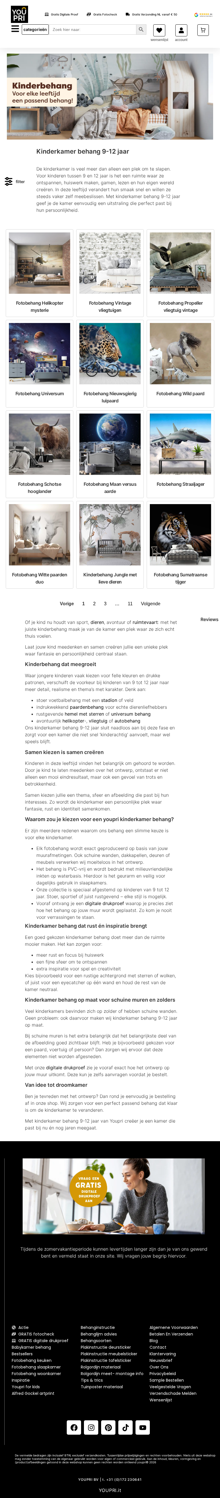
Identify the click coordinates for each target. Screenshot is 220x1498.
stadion (109, 700)
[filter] (8, 181)
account (181, 40)
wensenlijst (159, 40)
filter (20, 181)
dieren (97, 622)
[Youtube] (142, 1427)
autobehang (127, 721)
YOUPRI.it (110, 1490)
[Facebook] (74, 1427)
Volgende (150, 603)
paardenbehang (87, 707)
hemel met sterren (84, 714)
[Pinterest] (108, 1427)
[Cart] (203, 30)
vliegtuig (98, 721)
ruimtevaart (145, 622)
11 (130, 603)
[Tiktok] (125, 1427)
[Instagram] (91, 1427)
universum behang (131, 714)
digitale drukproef (104, 903)
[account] (181, 30)
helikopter (73, 721)
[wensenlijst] (159, 30)
